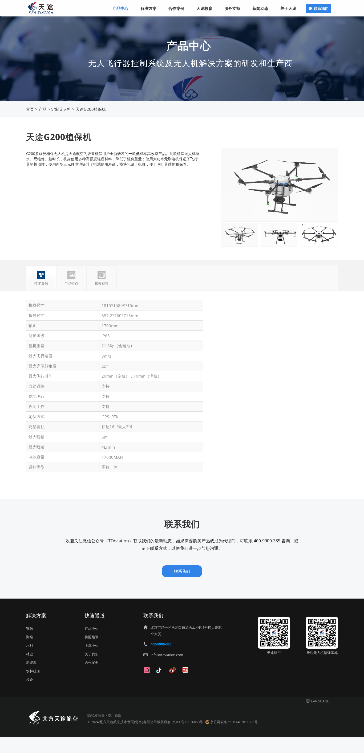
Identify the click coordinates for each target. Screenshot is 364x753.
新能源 (31, 662)
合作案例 (92, 662)
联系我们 (321, 8)
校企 (29, 679)
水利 (29, 645)
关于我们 (92, 654)
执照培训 (92, 637)
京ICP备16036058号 (188, 721)
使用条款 (115, 715)
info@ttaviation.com (167, 654)
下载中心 (92, 645)
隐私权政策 (96, 715)
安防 (29, 628)
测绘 (29, 637)
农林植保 (33, 671)
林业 (29, 654)
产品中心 (92, 628)
